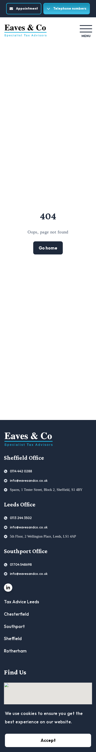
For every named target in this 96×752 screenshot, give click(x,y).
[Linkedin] (8, 588)
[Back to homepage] (25, 30)
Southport (14, 626)
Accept (48, 740)
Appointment (27, 8)
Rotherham (15, 651)
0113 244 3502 (21, 518)
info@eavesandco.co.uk (29, 480)
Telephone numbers (69, 8)
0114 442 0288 (21, 471)
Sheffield (13, 638)
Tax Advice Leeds (21, 602)
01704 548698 (21, 564)
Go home (48, 248)
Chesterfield (16, 614)
